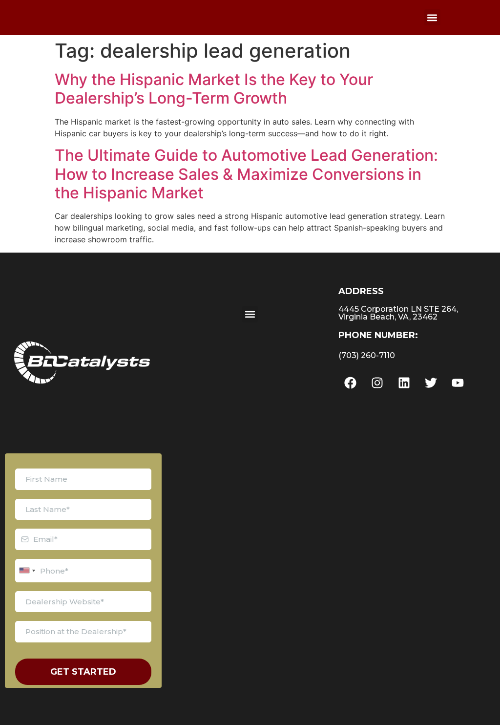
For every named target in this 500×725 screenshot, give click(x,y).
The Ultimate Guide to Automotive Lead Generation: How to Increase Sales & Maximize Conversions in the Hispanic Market (246, 174)
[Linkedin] (404, 383)
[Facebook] (350, 383)
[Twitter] (431, 383)
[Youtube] (458, 383)
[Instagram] (377, 383)
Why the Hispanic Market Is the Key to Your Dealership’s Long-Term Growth (214, 88)
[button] (432, 17)
